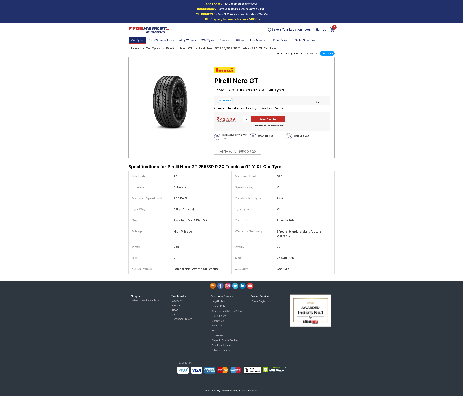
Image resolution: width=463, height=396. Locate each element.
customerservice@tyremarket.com (146, 300)
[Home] (149, 29)
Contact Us (218, 320)
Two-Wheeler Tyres (161, 40)
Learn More (327, 53)
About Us (217, 325)
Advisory (177, 301)
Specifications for (204, 166)
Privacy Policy (219, 306)
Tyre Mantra (258, 40)
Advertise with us (221, 350)
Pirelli (170, 48)
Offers (240, 40)
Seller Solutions (305, 40)
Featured (176, 305)
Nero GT (186, 48)
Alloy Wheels (187, 40)
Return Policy (219, 316)
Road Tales (280, 40)
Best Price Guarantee (223, 345)
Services (225, 40)
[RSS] (213, 286)
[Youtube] (250, 286)
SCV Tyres (207, 40)
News (175, 310)
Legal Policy (218, 301)
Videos (176, 314)
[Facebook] (220, 286)
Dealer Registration (262, 301)
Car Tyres (137, 40)
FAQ (214, 330)
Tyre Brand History (182, 319)
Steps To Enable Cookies (225, 340)
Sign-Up (320, 29)
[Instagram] (228, 286)
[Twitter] (235, 286)
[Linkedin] (242, 286)
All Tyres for (238, 151)
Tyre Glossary (219, 335)
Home (135, 48)
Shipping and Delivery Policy (227, 311)
